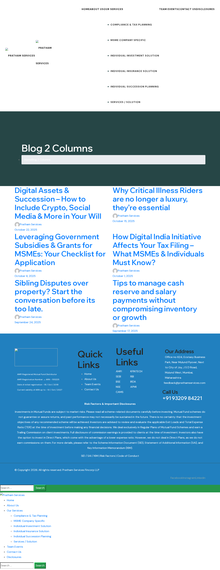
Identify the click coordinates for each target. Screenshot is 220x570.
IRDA (133, 381)
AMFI (119, 371)
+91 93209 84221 (182, 398)
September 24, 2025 (28, 322)
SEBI (118, 376)
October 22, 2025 (26, 229)
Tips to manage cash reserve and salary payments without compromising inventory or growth (155, 300)
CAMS (119, 392)
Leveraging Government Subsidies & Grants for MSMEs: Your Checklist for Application (60, 249)
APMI (133, 387)
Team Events (168, 9)
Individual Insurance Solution (134, 71)
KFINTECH (136, 371)
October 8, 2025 (25, 276)
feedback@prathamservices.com (184, 383)
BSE (118, 381)
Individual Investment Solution (135, 55)
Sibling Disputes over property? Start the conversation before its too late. (55, 295)
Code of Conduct (128, 456)
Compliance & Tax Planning (131, 24)
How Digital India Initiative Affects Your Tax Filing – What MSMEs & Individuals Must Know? (158, 249)
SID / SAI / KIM (89, 456)
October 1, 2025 (123, 276)
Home (86, 9)
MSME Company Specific (128, 40)
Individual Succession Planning (135, 86)
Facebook (176, 478)
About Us (97, 9)
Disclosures (205, 9)
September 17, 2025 (125, 331)
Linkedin (200, 478)
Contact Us (187, 9)
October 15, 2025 (124, 221)
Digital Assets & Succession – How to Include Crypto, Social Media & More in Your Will (59, 203)
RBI (132, 376)
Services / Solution (125, 102)
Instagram (189, 478)
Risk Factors (107, 456)
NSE (118, 387)
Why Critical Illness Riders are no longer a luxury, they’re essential (158, 199)
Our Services (113, 9)
